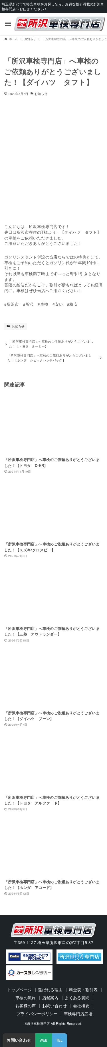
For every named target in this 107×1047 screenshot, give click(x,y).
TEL (59, 1040)
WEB (44, 1040)
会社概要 (81, 1005)
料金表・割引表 (83, 989)
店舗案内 (50, 997)
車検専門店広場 (78, 1013)
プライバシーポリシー (37, 1013)
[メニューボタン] (8, 24)
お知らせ (41, 94)
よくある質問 (77, 997)
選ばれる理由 (50, 989)
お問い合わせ (54, 1005)
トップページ (19, 989)
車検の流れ (25, 997)
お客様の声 (25, 1005)
